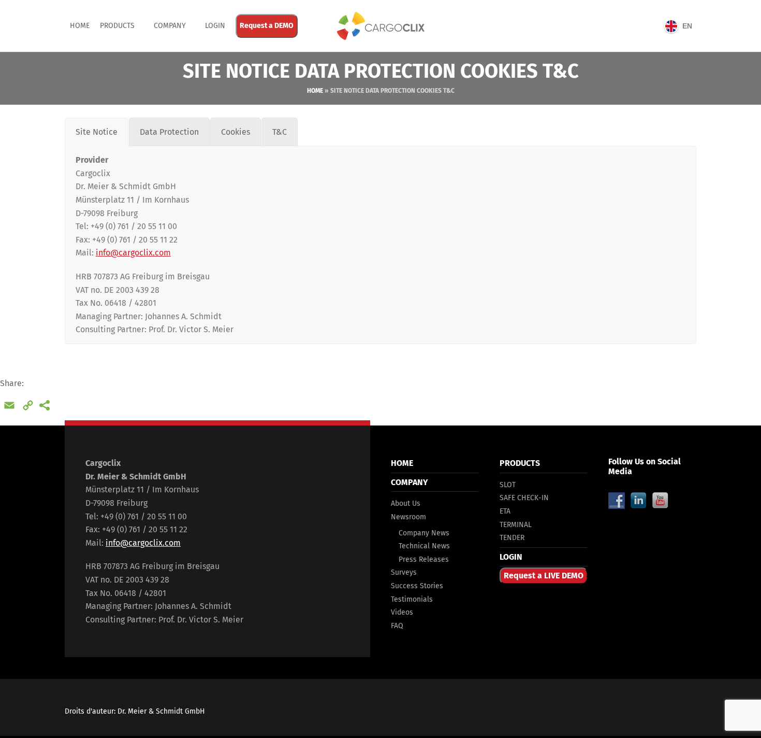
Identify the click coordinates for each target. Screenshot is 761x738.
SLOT (508, 484)
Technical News (424, 546)
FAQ (397, 625)
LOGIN (511, 557)
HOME (402, 463)
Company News (424, 533)
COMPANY (170, 25)
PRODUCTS (117, 25)
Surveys (404, 572)
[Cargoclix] (380, 26)
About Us (405, 503)
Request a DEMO (267, 25)
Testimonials (412, 599)
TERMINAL (516, 524)
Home (80, 25)
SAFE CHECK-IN (524, 497)
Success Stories (417, 585)
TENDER (512, 537)
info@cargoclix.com (133, 253)
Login (215, 25)
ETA (505, 511)
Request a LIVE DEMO (543, 575)
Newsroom (408, 517)
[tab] (96, 132)
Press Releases (424, 559)
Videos (402, 612)
